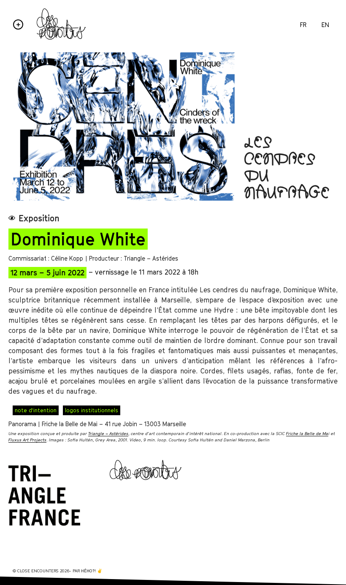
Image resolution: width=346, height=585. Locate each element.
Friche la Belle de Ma (307, 433)
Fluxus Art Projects (27, 439)
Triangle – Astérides (108, 433)
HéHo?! (88, 570)
